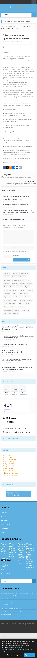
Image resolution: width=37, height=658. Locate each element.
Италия (29, 290)
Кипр (20, 293)
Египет (12, 287)
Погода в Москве (8, 455)
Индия (27, 287)
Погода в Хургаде (8, 462)
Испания (21, 290)
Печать (27, 43)
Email (32, 43)
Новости (21, 41)
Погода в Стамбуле (9, 457)
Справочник (4, 528)
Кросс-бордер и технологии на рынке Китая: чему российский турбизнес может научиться (18, 211)
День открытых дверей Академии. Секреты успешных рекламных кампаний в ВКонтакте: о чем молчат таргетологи (18, 327)
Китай (26, 293)
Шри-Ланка (7, 313)
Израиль (19, 287)
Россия (29, 300)
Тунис (27, 303)
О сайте (3, 569)
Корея (6, 297)
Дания (6, 287)
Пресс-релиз (4, 520)
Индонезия (7, 290)
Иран (14, 290)
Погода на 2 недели (10, 475)
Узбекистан (14, 307)
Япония (15, 313)
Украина (22, 307)
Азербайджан (24, 273)
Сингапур (12, 303)
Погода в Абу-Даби (9, 466)
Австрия (15, 273)
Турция (6, 307)
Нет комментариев (8, 43)
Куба (11, 297)
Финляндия (7, 310)
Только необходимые (14, 655)
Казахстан (7, 293)
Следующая (29, 181)
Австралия (7, 273)
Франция (16, 310)
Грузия (29, 283)
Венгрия (27, 280)
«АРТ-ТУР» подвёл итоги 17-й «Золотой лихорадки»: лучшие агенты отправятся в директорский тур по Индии (17, 197)
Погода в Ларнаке (8, 464)
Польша (22, 300)
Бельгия (22, 277)
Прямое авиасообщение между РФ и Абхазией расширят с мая (15, 205)
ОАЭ (15, 300)
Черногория (25, 310)
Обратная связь (5, 573)
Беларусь (15, 277)
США (5, 303)
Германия (15, 283)
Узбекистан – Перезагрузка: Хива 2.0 (14, 344)
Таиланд (20, 303)
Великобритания (17, 280)
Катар (14, 293)
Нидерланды (8, 300)
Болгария (7, 280)
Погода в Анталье (8, 470)
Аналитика (4, 512)
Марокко (27, 297)
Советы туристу (5, 524)
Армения (6, 277)
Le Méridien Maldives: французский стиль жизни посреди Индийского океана (18, 351)
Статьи (3, 532)
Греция (22, 283)
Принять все (29, 655)
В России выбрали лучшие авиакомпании (16, 177)
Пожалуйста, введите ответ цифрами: (15, 252)
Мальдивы (19, 297)
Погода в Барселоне (9, 459)
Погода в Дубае (8, 468)
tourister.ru (13, 163)
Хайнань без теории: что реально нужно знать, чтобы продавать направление (18, 368)
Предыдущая (7, 175)
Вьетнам (6, 283)
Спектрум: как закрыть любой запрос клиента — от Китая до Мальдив (18, 337)
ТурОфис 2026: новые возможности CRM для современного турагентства (17, 360)
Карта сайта (4, 565)
